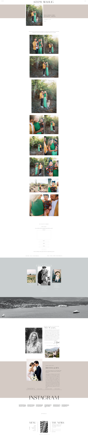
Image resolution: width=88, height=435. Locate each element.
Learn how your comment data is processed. (48, 251)
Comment (43, 229)
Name (44, 240)
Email (44, 243)
